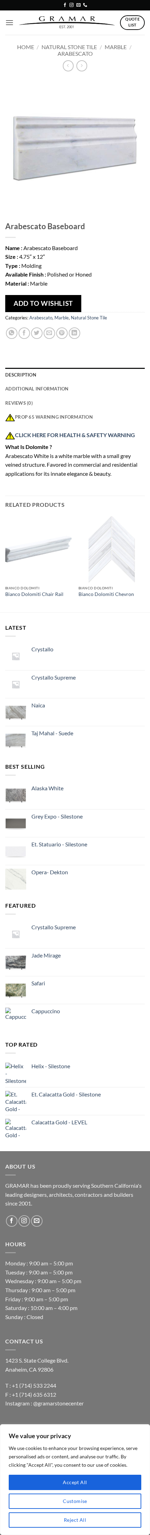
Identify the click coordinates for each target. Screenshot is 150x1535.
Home (25, 47)
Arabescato (75, 53)
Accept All (75, 1482)
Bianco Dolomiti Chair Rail (34, 594)
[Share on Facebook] (24, 333)
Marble (116, 47)
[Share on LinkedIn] (74, 333)
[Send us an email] (78, 5)
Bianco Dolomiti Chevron (106, 594)
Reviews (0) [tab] (19, 403)
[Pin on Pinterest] (62, 333)
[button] (9, 22)
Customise (75, 1501)
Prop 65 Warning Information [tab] (54, 417)
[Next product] (68, 65)
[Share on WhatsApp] (11, 333)
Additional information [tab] (37, 388)
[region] (75, 1479)
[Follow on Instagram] (71, 5)
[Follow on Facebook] (65, 5)
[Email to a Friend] (49, 333)
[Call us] (85, 5)
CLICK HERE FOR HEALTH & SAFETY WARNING (75, 435)
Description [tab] (20, 375)
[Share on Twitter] (37, 333)
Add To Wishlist (43, 303)
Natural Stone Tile (69, 47)
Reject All (75, 1520)
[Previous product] (81, 65)
